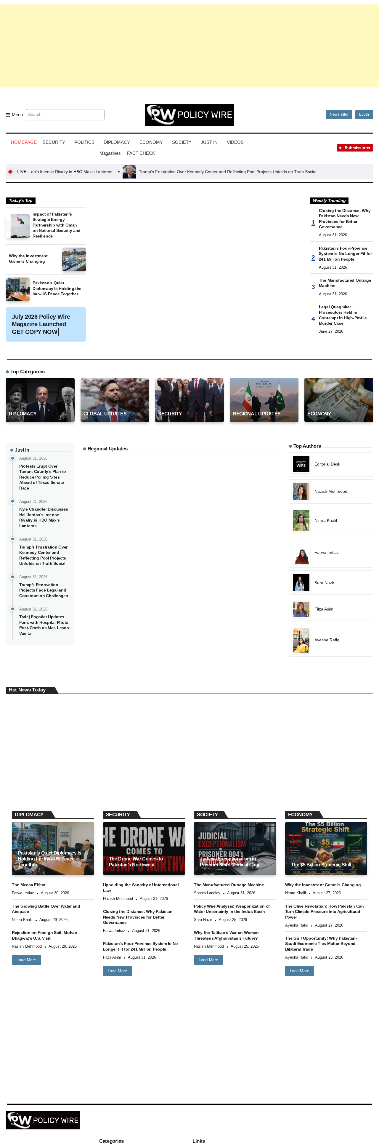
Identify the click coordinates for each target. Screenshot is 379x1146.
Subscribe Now (189, 599)
